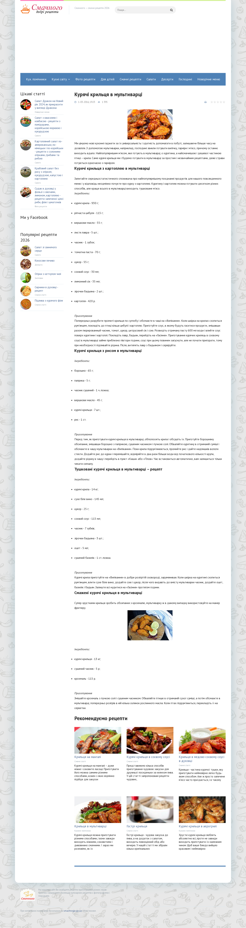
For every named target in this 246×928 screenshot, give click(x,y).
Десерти (167, 79)
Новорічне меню (208, 79)
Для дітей (107, 79)
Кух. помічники (36, 79)
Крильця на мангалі (87, 757)
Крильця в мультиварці (90, 826)
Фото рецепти (85, 79)
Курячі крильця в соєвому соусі (148, 757)
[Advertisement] (123, 46)
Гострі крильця (137, 826)
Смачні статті (80, 761)
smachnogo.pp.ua (73, 910)
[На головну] (42, 10)
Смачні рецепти (130, 79)
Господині (185, 79)
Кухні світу (59, 79)
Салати (151, 79)
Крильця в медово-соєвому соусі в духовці (201, 759)
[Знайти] (171, 10)
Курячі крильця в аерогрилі (198, 826)
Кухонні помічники (82, 830)
